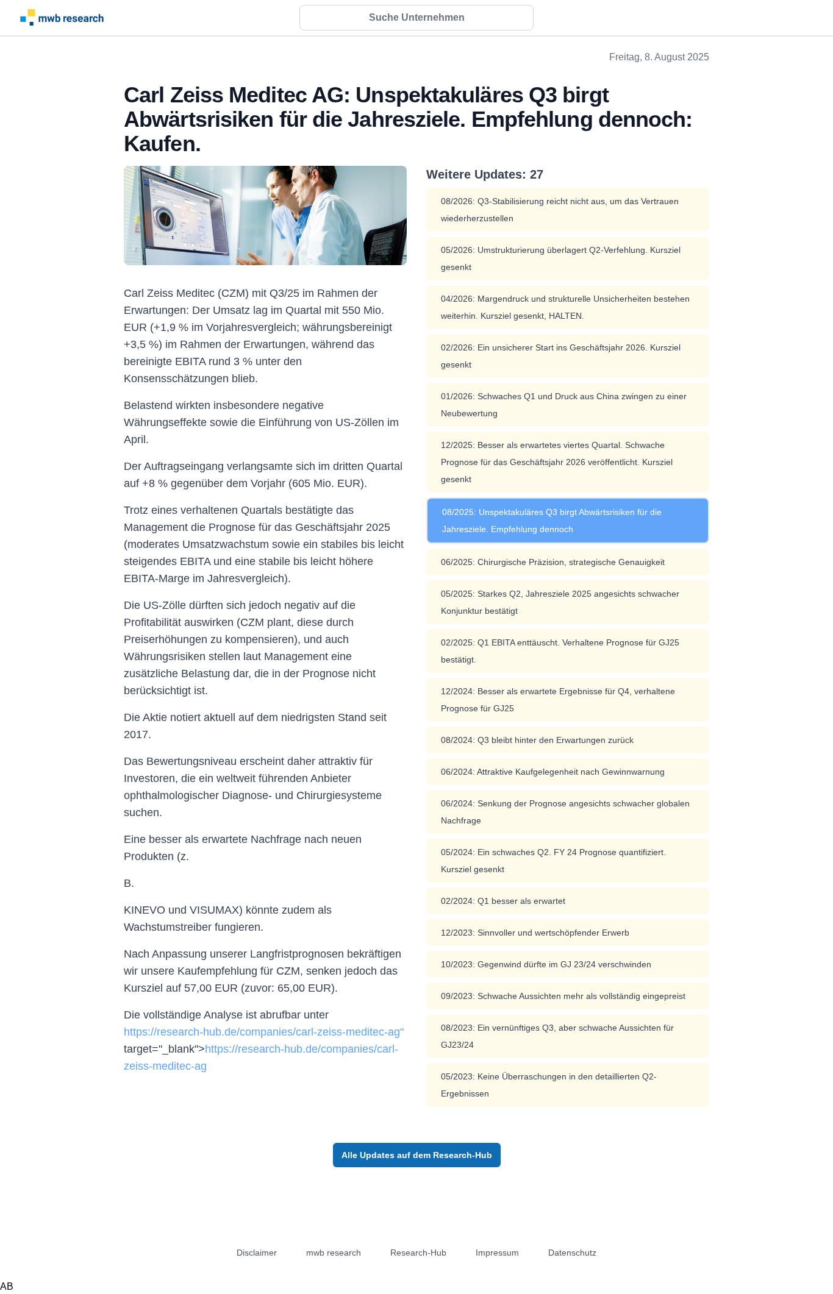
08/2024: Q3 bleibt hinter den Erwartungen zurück (537, 740)
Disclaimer (257, 1252)
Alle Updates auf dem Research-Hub (416, 1155)
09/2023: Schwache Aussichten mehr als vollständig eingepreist (563, 996)
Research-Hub (418, 1252)
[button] (416, 17)
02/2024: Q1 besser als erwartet (503, 901)
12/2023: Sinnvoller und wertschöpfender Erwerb (535, 932)
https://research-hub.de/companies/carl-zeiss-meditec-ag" (264, 1032)
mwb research (333, 1252)
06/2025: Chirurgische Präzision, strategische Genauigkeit (553, 562)
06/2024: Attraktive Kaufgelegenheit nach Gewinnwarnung (553, 772)
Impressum (497, 1252)
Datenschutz (572, 1252)
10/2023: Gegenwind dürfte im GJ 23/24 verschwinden (546, 964)
